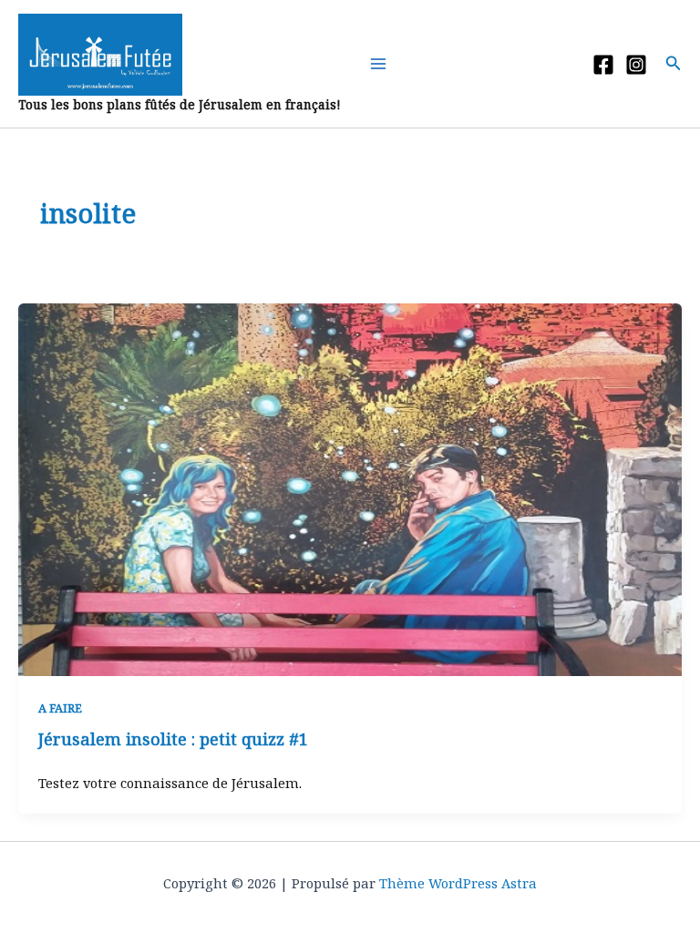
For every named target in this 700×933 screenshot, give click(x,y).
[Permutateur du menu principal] (382, 64)
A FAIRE (60, 708)
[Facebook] (603, 65)
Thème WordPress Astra (458, 883)
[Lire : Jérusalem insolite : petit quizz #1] (350, 487)
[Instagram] (636, 65)
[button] (673, 64)
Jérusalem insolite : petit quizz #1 (173, 739)
